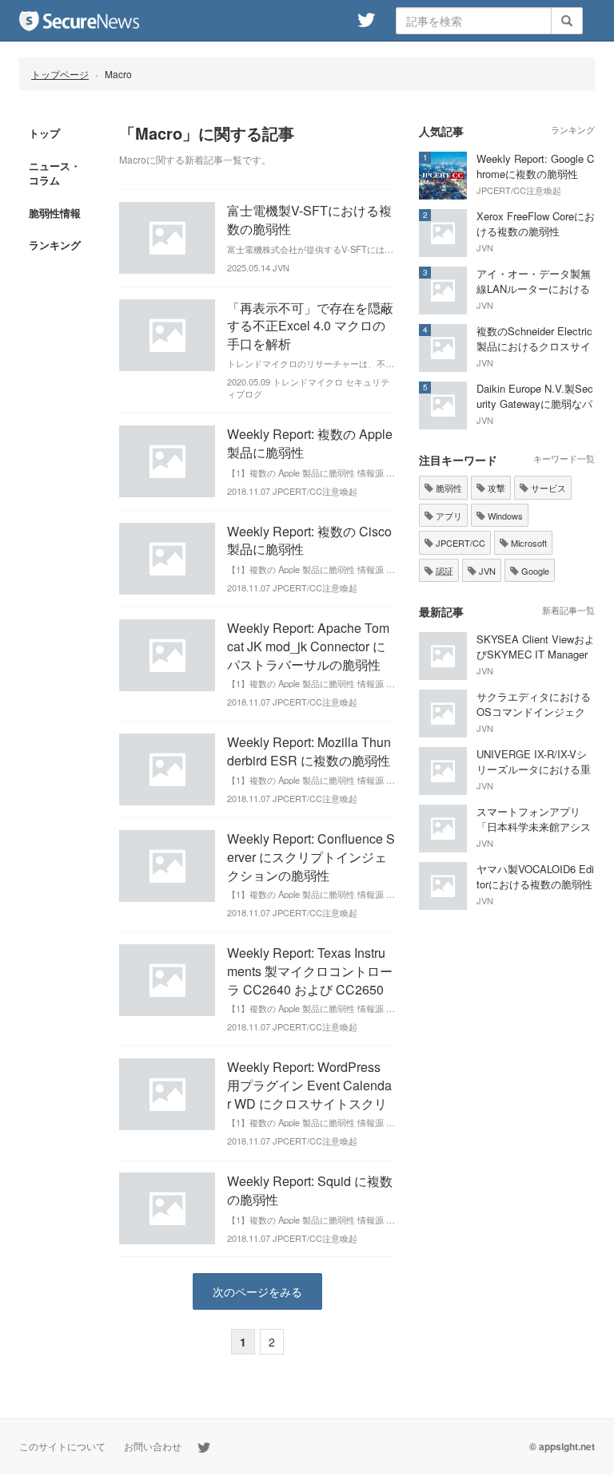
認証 (443, 570)
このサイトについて (62, 1446)
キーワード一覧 (564, 458)
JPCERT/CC (459, 542)
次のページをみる (257, 1291)
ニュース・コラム (55, 173)
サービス (547, 487)
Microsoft (527, 542)
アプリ (447, 515)
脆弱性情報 (55, 212)
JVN (486, 570)
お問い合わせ (152, 1446)
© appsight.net (562, 1446)
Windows (504, 515)
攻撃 (495, 487)
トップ (44, 132)
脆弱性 (447, 487)
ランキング (55, 244)
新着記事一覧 (568, 609)
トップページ (60, 74)
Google (534, 570)
